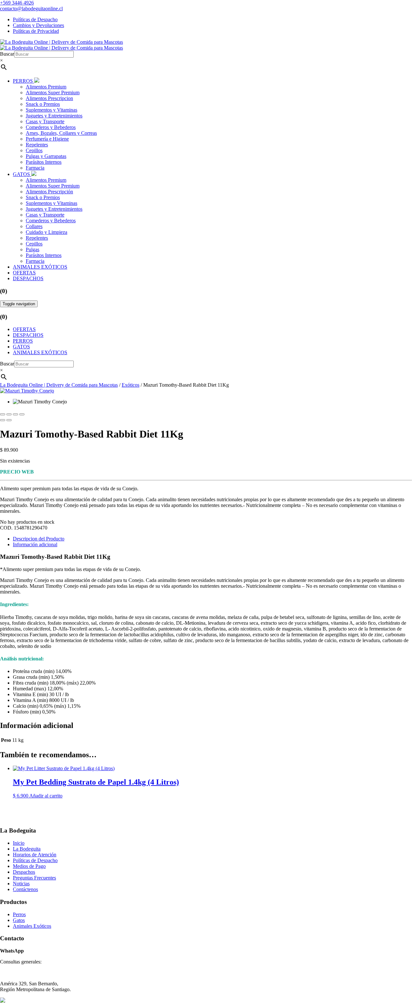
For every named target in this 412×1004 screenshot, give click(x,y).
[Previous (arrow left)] (2, 420)
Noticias (21, 883)
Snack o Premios (43, 104)
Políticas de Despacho (35, 19)
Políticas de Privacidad (36, 31)
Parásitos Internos (43, 162)
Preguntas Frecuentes (34, 877)
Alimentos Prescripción (49, 191)
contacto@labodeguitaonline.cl (31, 8)
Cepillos (34, 150)
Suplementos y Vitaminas (51, 110)
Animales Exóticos (32, 926)
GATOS (22, 174)
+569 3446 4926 (17, 2)
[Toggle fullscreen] (15, 414)
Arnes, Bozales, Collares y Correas (61, 133)
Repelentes (37, 144)
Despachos (24, 872)
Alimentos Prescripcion (49, 98)
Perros (19, 914)
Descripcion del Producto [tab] (38, 538)
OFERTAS (24, 272)
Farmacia (35, 167)
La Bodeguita (27, 849)
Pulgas (32, 249)
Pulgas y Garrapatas (46, 156)
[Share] (9, 414)
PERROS (23, 81)
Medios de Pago (29, 866)
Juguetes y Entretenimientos (54, 115)
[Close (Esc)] (2, 414)
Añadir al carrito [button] (45, 795)
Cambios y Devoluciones (38, 25)
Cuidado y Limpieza (46, 232)
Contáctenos (25, 889)
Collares (34, 226)
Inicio (18, 843)
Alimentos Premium (46, 86)
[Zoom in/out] (21, 414)
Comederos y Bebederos (51, 127)
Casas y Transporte (45, 121)
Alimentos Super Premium (53, 92)
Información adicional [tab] (35, 544)
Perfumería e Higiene (47, 139)
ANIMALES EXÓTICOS (40, 267)
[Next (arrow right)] (9, 420)
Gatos (19, 920)
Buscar (7, 54)
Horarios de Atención (34, 854)
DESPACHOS (28, 278)
